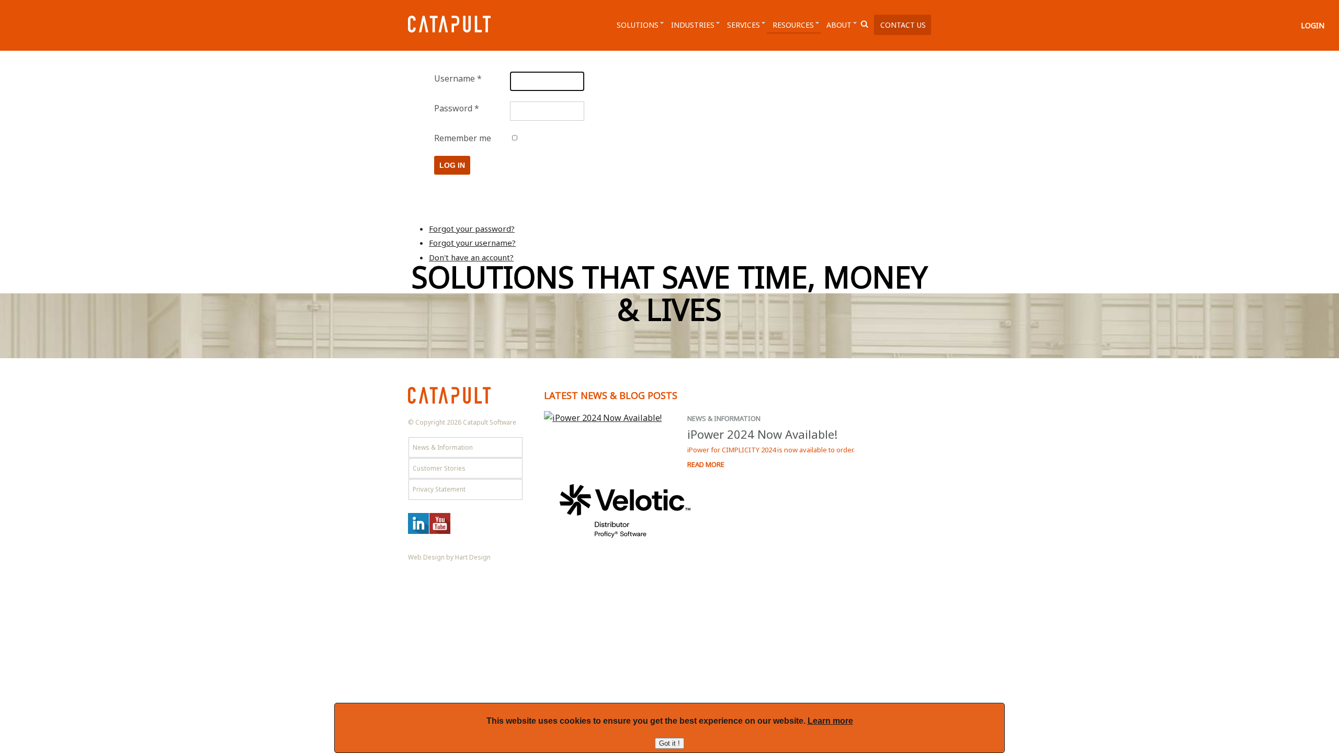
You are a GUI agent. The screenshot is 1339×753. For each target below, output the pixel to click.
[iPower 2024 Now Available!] (608, 418)
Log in (452, 165)
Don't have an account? (471, 257)
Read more (705, 464)
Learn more (830, 720)
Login (1312, 25)
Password (456, 108)
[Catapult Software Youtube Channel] (439, 531)
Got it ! (669, 743)
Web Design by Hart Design (449, 557)
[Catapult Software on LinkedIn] (418, 531)
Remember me (462, 138)
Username (458, 78)
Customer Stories (439, 468)
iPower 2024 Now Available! (762, 434)
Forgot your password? (472, 228)
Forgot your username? (472, 242)
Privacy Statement (439, 489)
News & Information (724, 418)
